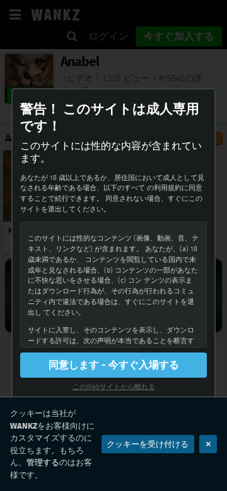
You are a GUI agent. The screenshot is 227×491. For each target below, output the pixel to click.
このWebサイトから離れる (114, 386)
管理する (42, 462)
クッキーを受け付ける (148, 444)
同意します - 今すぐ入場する (114, 365)
